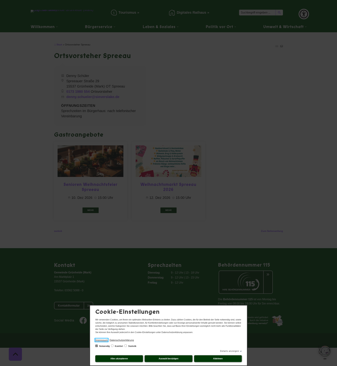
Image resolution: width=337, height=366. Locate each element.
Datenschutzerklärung (122, 340)
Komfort (119, 346)
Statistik (132, 346)
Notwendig (104, 346)
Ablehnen (218, 358)
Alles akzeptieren (119, 358)
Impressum (101, 340)
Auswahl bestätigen (168, 358)
